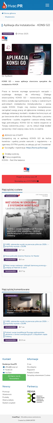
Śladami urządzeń (8, 403)
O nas (29, 364)
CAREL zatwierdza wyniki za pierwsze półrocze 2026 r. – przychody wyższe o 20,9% (27, 245)
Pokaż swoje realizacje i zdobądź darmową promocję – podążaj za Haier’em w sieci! (26, 266)
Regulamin (31, 370)
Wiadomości (10, 17)
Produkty (5, 397)
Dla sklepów (31, 367)
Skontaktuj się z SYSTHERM (26, 181)
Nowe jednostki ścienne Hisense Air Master (22, 256)
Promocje (5, 392)
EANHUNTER (30, 420)
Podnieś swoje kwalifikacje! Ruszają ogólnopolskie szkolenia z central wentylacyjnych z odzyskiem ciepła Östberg (26, 334)
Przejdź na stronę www (26, 177)
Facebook (8, 370)
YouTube (8, 373)
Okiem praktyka (8, 400)
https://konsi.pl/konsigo (37, 147)
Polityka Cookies (33, 373)
